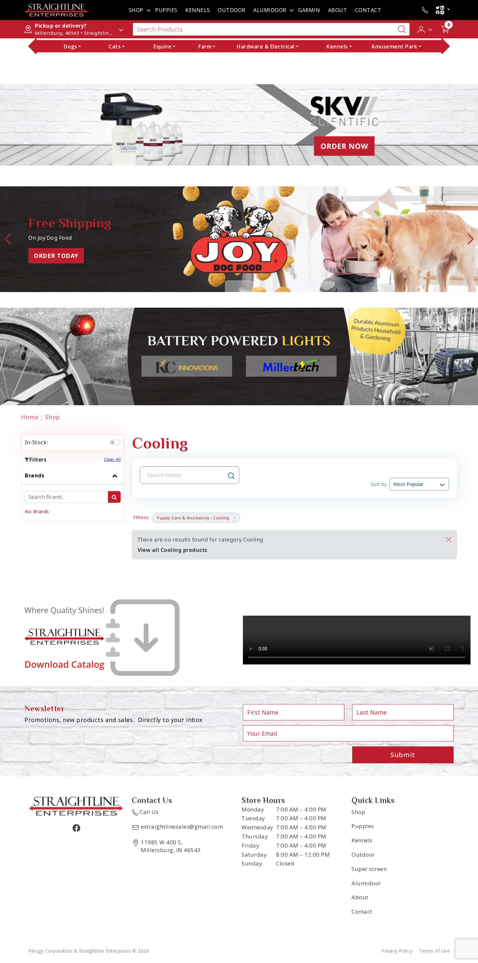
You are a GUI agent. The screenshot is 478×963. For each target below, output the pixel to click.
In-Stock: (36, 442)
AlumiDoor (269, 10)
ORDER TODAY (56, 256)
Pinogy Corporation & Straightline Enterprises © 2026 (88, 951)
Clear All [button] (112, 459)
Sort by (379, 484)
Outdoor (232, 10)
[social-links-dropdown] (443, 10)
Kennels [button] (337, 46)
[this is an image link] (76, 805)
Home (29, 417)
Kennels (197, 10)
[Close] (449, 539)
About (337, 10)
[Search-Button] (401, 29)
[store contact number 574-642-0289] (425, 10)
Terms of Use (434, 951)
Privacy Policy (396, 951)
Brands (34, 475)
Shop (136, 10)
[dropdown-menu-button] (149, 10)
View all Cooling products (172, 550)
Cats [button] (115, 46)
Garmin (309, 10)
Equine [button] (162, 46)
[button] (425, 29)
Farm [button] (204, 46)
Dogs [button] (70, 46)
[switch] (115, 442)
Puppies (166, 10)
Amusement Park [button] (394, 46)
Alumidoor (366, 883)
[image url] (56, 9)
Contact (368, 10)
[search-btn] (114, 497)
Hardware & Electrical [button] (266, 46)
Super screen (369, 869)
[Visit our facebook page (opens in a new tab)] (76, 827)
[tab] (72, 494)
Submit (403, 754)
